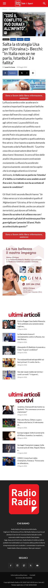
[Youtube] (37, 565)
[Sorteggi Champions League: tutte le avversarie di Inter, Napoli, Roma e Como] (9, 448)
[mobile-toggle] (4, 3)
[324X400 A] (23, 295)
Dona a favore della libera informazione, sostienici (24, 96)
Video (27, 39)
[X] (30, 565)
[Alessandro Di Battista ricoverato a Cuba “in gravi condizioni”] (9, 350)
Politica (20, 39)
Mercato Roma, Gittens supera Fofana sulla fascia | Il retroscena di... (30, 422)
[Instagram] (17, 565)
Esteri (13, 39)
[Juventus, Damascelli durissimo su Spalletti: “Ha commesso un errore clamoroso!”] (9, 410)
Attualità (12, 9)
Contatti (32, 575)
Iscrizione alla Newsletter (24, 578)
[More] (33, 73)
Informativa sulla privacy (19, 575)
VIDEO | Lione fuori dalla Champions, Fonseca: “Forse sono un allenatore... (30, 460)
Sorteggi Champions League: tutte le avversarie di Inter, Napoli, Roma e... (31, 447)
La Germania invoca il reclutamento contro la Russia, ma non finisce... (30, 336)
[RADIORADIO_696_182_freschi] (24, 84)
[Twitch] (24, 565)
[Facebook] (10, 565)
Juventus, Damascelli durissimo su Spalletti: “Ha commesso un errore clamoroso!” (31, 409)
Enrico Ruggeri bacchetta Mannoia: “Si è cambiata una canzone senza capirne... (31, 323)
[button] (44, 3)
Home (5, 9)
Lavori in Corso (10, 67)
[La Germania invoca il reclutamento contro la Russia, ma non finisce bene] (9, 337)
